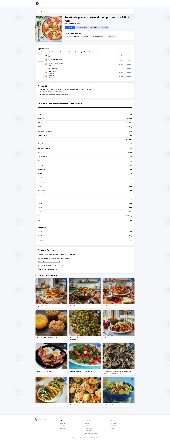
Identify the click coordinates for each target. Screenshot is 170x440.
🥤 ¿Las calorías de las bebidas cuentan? (49, 262)
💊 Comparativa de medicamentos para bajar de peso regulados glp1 (57, 254)
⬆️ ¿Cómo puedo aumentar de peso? (48, 269)
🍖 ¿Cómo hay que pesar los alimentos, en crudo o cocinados (54, 258)
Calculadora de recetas (91, 433)
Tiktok (112, 428)
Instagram (113, 425)
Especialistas (88, 430)
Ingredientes (88, 425)
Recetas (87, 423)
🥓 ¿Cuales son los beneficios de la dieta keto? (50, 265)
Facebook (113, 423)
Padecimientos (89, 428)
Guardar (70, 27)
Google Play (63, 425)
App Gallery (63, 428)
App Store (62, 423)
